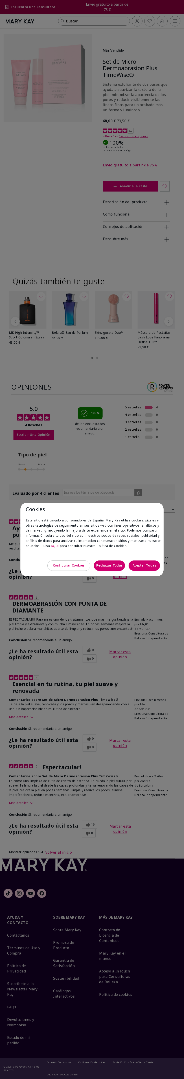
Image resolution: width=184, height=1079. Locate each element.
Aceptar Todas (144, 565)
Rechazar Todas (109, 565)
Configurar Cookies (69, 565)
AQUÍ (55, 546)
